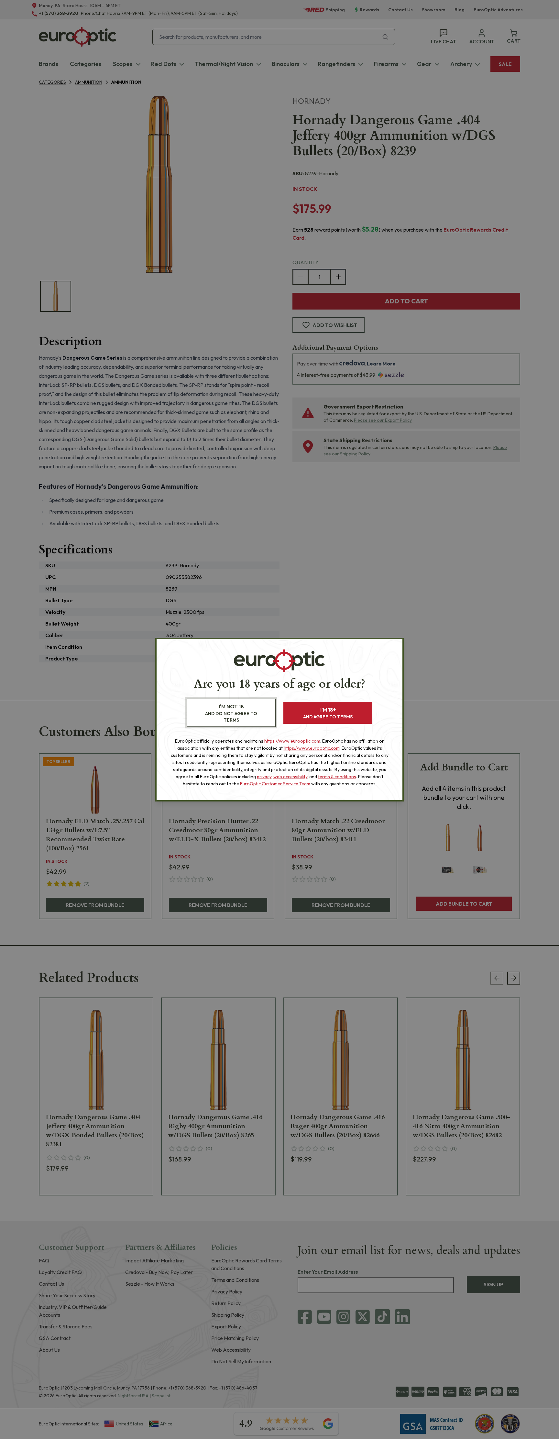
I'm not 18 (231, 713)
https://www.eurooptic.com (292, 741)
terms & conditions (337, 776)
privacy (264, 776)
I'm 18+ (328, 713)
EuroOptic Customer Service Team (275, 784)
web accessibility (290, 776)
